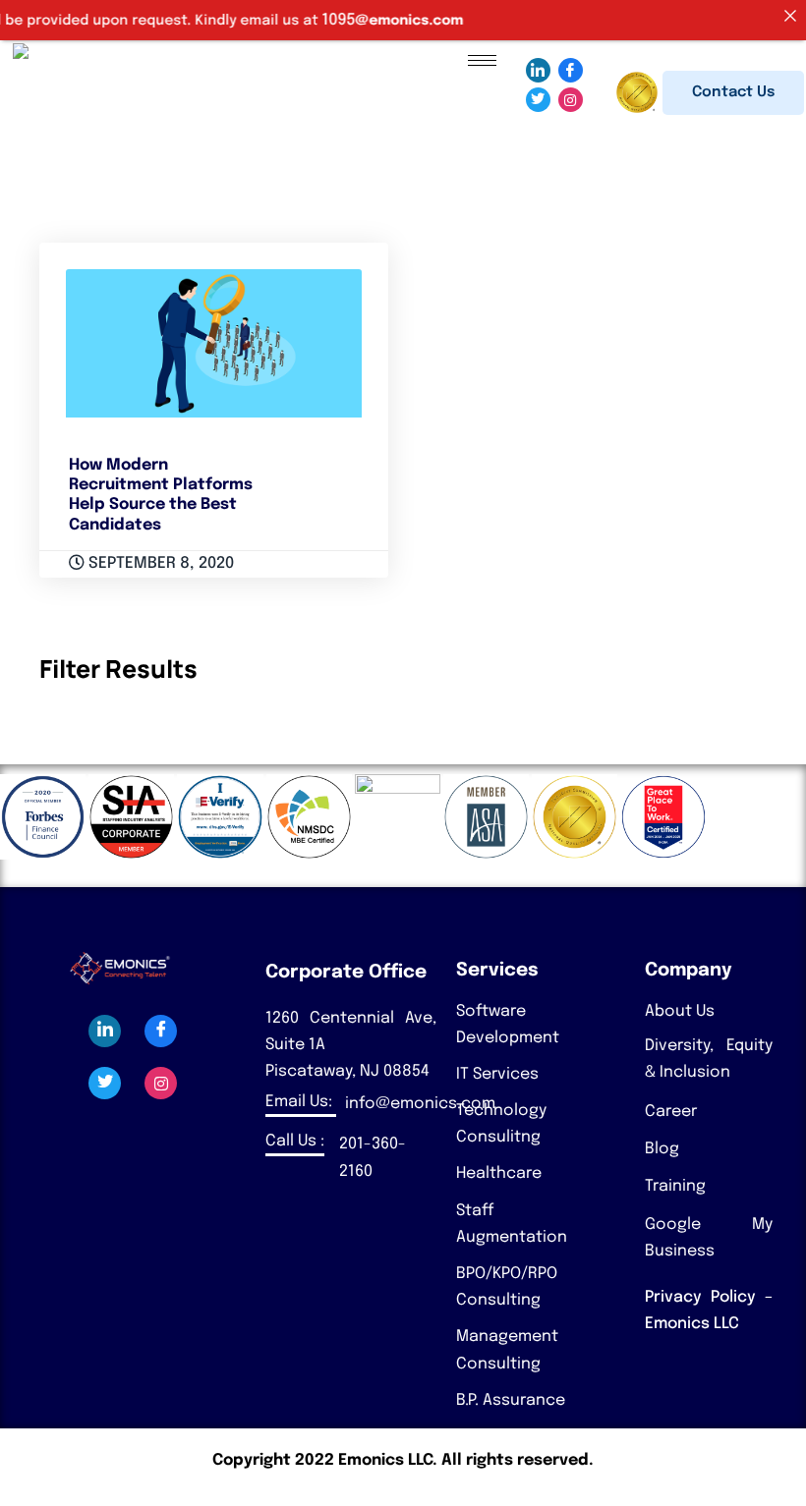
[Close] (790, 15)
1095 (322, 20)
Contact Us (733, 92)
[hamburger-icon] (482, 60)
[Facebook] (570, 70)
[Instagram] (570, 99)
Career (671, 1111)
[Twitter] (538, 99)
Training (675, 1186)
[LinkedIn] (538, 70)
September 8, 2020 (159, 563)
